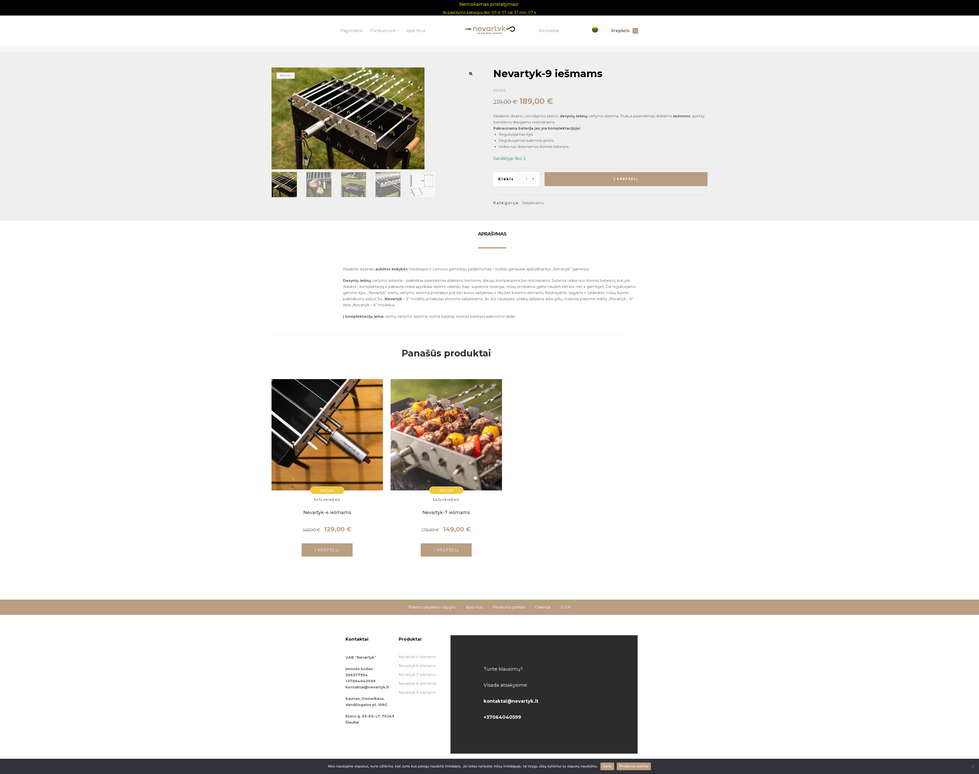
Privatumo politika (634, 766)
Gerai (607, 766)
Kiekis (506, 179)
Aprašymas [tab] (492, 234)
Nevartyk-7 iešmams (446, 512)
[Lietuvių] (595, 29)
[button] (470, 73)
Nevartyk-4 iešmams (327, 512)
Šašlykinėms (533, 203)
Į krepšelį (626, 179)
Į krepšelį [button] (327, 550)
